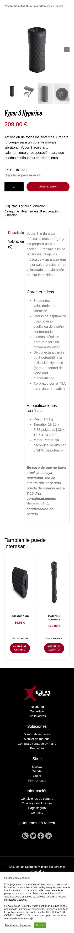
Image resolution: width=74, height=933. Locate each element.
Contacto (37, 812)
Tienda (37, 771)
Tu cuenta (37, 706)
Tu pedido (37, 711)
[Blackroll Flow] (20, 582)
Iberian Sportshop (22, 6)
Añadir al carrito (48, 186)
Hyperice (25, 206)
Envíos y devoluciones (37, 803)
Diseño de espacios (37, 734)
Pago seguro (37, 808)
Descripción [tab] (14, 233)
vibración (39, 206)
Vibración (10, 215)
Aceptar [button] (40, 925)
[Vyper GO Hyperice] (54, 582)
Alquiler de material (37, 739)
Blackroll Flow (20, 615)
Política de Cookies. (15, 899)
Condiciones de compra (37, 798)
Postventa (37, 748)
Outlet (37, 776)
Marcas (37, 766)
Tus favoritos (37, 716)
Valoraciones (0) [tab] (14, 244)
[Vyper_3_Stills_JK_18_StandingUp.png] (37, 49)
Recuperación (49, 211)
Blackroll (23, 638)
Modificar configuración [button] (18, 925)
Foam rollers (39, 6)
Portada (8, 6)
